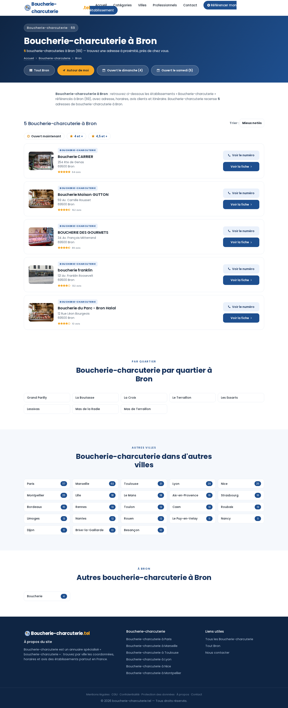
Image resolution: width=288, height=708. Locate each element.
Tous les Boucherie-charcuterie (229, 639)
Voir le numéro (243, 155)
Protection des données (158, 694)
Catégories (122, 5)
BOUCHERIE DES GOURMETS (83, 232)
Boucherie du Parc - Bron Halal (87, 308)
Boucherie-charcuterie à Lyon (148, 659)
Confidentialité (130, 694)
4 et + (78, 136)
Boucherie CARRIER (75, 156)
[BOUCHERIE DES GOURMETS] (41, 236)
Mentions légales (98, 694)
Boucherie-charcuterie (60, 8)
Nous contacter (217, 653)
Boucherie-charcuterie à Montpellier (153, 673)
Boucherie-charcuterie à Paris (149, 639)
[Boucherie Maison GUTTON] (41, 199)
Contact (190, 5)
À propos (182, 694)
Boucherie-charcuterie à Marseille (152, 646)
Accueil (101, 5)
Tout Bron (41, 70)
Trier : (235, 123)
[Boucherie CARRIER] (41, 161)
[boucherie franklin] (41, 274)
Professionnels (165, 5)
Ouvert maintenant (46, 136)
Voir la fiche (240, 166)
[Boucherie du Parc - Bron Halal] (41, 312)
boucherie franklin (75, 270)
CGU (115, 694)
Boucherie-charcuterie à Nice (148, 666)
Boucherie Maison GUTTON (83, 194)
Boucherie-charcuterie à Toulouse (152, 653)
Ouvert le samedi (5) (177, 70)
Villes (142, 5)
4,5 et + (101, 136)
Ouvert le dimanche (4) (125, 70)
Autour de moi (78, 70)
